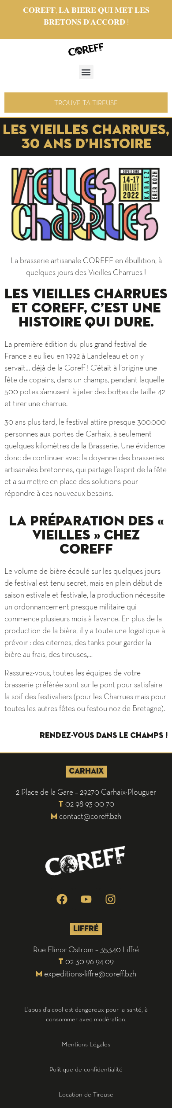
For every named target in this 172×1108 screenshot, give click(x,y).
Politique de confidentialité (86, 1069)
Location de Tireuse (86, 1094)
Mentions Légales (86, 1044)
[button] (86, 72)
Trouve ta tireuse (86, 102)
